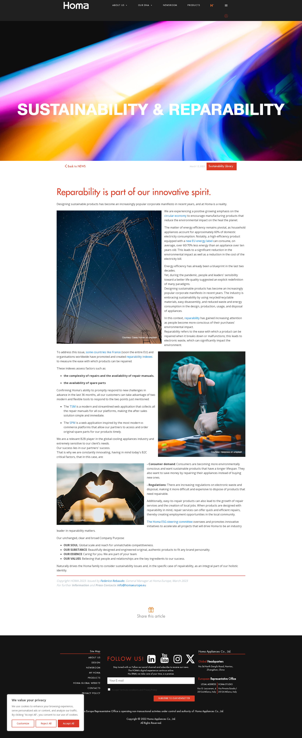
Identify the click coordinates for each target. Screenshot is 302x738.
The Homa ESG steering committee (170, 522)
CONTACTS (94, 688)
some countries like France (103, 352)
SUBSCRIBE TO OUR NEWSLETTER (174, 698)
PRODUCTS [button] (194, 5)
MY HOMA (94, 673)
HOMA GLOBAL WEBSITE (86, 683)
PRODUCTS (94, 678)
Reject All (46, 723)
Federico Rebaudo (112, 581)
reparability (192, 318)
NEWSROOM (170, 5)
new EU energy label (199, 241)
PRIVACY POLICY (91, 693)
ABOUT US (118, 5)
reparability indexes (139, 357)
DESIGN (96, 663)
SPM (73, 423)
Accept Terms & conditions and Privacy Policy (134, 689)
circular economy (175, 216)
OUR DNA (143, 5)
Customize (23, 723)
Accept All (68, 723)
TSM (73, 406)
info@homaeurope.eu (131, 585)
